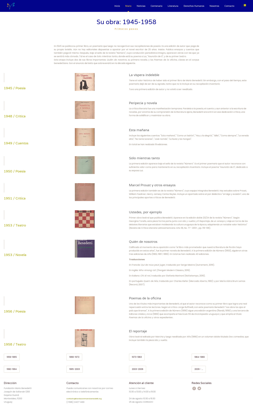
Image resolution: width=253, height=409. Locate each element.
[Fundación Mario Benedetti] (10, 6)
